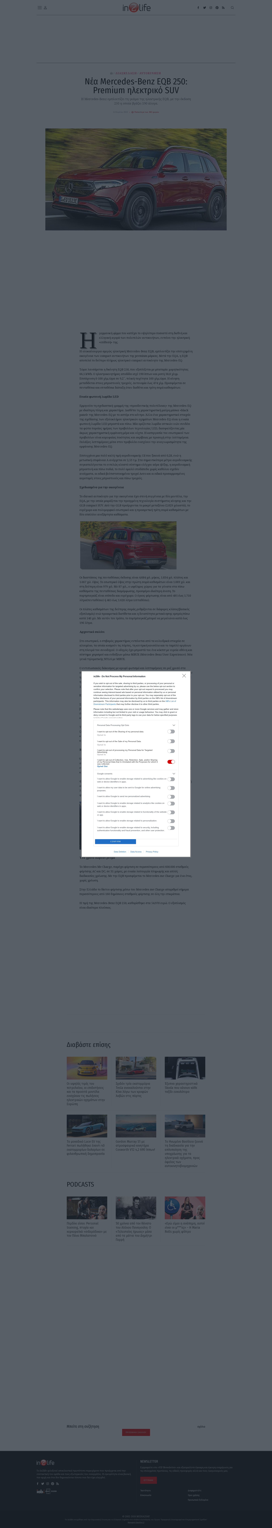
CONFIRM (115, 841)
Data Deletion (120, 852)
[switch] (171, 731)
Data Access (136, 852)
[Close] (185, 676)
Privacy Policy (152, 852)
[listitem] (136, 725)
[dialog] (136, 764)
